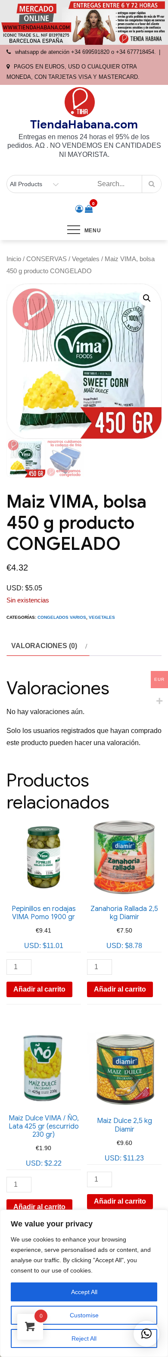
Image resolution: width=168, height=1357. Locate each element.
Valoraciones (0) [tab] (44, 645)
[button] (147, 298)
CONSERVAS (46, 259)
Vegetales (86, 259)
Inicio (13, 259)
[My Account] (79, 209)
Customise (84, 1315)
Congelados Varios (61, 617)
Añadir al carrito (39, 989)
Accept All (84, 1291)
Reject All (84, 1338)
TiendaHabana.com (84, 124)
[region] (84, 1283)
